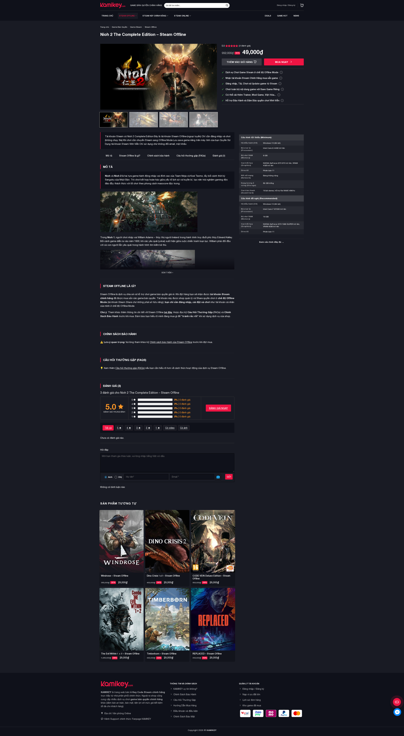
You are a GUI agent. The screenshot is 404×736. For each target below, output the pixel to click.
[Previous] (106, 76)
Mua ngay (282, 62)
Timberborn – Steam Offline (161, 653)
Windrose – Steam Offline (114, 575)
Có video (170, 428)
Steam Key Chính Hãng (154, 16)
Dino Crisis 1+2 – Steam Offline (163, 575)
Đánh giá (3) (219, 155)
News (296, 16)
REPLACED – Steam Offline (207, 653)
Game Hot (282, 16)
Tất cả (108, 428)
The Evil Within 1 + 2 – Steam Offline (120, 653)
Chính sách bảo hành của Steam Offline (171, 342)
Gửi (229, 476)
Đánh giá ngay (218, 408)
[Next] (211, 76)
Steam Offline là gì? (129, 155)
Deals (268, 16)
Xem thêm (166, 272)
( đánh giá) (245, 45)
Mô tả (109, 155)
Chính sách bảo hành (158, 155)
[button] (302, 5)
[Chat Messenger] (397, 712)
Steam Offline (127, 16)
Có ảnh (183, 428)
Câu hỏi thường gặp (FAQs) (190, 155)
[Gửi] (226, 5)
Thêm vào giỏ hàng (240, 62)
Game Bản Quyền (119, 27)
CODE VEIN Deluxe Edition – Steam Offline (211, 577)
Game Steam (136, 27)
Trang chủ (107, 16)
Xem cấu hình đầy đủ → (271, 242)
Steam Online (181, 16)
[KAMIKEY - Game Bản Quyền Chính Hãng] (112, 5)
